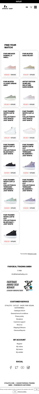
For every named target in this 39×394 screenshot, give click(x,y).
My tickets (19, 349)
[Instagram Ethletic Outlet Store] (28, 367)
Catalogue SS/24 (19, 311)
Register (19, 344)
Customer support (19, 322)
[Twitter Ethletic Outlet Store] (17, 367)
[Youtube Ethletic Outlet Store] (22, 367)
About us (19, 325)
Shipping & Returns (20, 327)
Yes (36, 389)
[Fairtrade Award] (19, 286)
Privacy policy (19, 316)
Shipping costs (32, 254)
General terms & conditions (19, 313)
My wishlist (19, 352)
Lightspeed (26, 385)
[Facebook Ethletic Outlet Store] (11, 367)
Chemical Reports (19, 330)
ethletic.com (9, 383)
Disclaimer (19, 319)
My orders (19, 346)
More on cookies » (22, 391)
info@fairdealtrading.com (20, 274)
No (15, 391)
